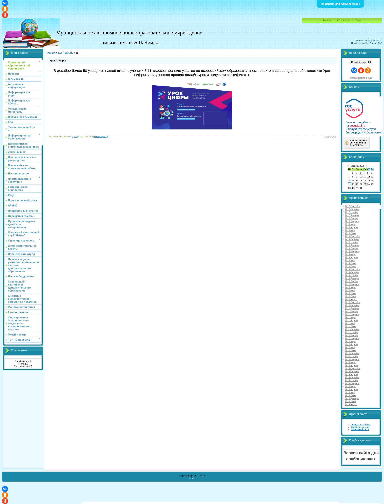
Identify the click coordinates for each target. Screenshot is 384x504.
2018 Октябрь (352, 239)
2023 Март (350, 362)
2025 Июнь (350, 395)
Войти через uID (361, 62)
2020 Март (350, 287)
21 (349, 184)
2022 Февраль (352, 338)
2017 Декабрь (352, 215)
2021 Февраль (352, 314)
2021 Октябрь (352, 329)
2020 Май (350, 290)
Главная (327, 20)
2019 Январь (351, 248)
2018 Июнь (350, 233)
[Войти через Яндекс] (5, 15)
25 (365, 184)
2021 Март (350, 317)
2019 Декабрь (352, 278)
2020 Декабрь (352, 308)
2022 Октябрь (352, 353)
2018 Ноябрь (351, 242)
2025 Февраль (352, 383)
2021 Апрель (351, 320)
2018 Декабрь (352, 245)
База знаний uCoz (360, 429)
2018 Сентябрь (352, 236)
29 (353, 188)
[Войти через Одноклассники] (5, 9)
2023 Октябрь (352, 371)
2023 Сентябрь (352, 368)
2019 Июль (350, 266)
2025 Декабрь (352, 398)
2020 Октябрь (352, 305)
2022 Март (350, 341)
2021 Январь (351, 311)
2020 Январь (351, 281)
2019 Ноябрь (351, 275)
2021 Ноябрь (351, 332)
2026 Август (351, 404)
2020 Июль (350, 296)
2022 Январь (351, 335)
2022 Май (350, 347)
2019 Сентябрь (352, 269)
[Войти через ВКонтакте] (5, 3)
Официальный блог (361, 424)
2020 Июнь (350, 293)
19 (368, 180)
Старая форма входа (361, 78)
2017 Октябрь (352, 209)
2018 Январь (351, 218)
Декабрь (69, 53)
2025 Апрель (351, 389)
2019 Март (350, 254)
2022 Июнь (350, 350)
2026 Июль (350, 401)
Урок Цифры (58, 60)
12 (368, 176)
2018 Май (350, 230)
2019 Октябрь (352, 272)
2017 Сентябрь (352, 206)
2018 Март (350, 224)
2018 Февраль (352, 221)
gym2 (74, 137)
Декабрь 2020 (357, 166)
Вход (358, 20)
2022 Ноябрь (351, 356)
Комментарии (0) (101, 137)
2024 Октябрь (352, 377)
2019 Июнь (350, 263)
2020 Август (351, 299)
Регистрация (343, 20)
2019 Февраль (352, 251)
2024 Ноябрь (351, 380)
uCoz (192, 478)
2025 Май (350, 392)
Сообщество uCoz (360, 427)
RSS (380, 43)
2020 (60, 53)
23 (357, 184)
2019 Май (350, 260)
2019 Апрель (351, 257)
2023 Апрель (351, 365)
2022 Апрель (351, 344)
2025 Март (350, 386)
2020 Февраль (352, 284)
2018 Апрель (351, 227)
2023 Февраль (352, 359)
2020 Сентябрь (352, 302)
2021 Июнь (350, 326)
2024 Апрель (351, 374)
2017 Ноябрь (351, 212)
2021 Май (350, 323)
